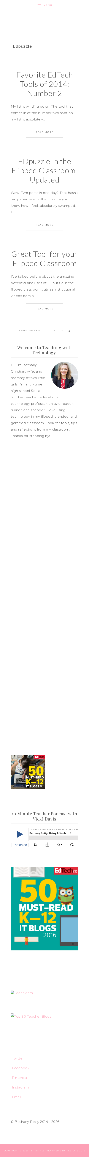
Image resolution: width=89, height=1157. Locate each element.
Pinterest (19, 1078)
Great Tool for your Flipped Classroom (44, 258)
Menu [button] (47, 5)
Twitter (18, 1058)
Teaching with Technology (45, 18)
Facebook (20, 1068)
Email (16, 1097)
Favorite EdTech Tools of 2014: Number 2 (44, 84)
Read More (44, 132)
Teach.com (23, 993)
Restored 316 (76, 1150)
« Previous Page (30, 330)
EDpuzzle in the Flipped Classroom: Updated (44, 170)
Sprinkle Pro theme (46, 1150)
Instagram (20, 1087)
